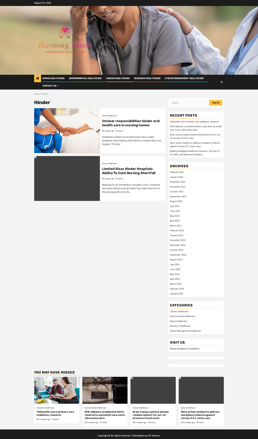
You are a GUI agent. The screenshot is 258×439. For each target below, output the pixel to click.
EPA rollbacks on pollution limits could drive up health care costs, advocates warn (105, 415)
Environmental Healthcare (85, 78)
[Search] (222, 82)
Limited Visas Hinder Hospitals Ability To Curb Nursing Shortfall (128, 171)
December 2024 (177, 240)
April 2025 (175, 220)
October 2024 (176, 250)
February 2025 (177, 230)
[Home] (37, 79)
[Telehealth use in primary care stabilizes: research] (56, 390)
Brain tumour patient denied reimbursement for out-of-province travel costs (151, 415)
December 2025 (177, 182)
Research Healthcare (147, 78)
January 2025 (176, 235)
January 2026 (176, 177)
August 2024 (176, 259)
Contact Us (49, 86)
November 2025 (177, 186)
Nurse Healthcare (54, 78)
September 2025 (178, 196)
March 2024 (175, 284)
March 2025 (175, 225)
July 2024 (174, 264)
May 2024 (174, 274)
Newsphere (139, 435)
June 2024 (175, 269)
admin (120, 131)
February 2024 (177, 288)
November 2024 (177, 245)
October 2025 (176, 191)
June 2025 (175, 211)
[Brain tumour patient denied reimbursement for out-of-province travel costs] (153, 390)
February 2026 (177, 172)
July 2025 (174, 206)
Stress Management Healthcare (184, 78)
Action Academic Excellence (184, 348)
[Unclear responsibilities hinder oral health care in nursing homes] (67, 130)
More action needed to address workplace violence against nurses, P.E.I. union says (200, 415)
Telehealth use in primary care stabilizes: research (194, 121)
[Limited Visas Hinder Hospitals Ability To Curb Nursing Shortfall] (67, 178)
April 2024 (175, 279)
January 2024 (176, 293)
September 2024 (178, 255)
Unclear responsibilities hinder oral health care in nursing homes (131, 123)
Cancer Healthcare (118, 78)
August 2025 (176, 201)
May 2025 (174, 216)
